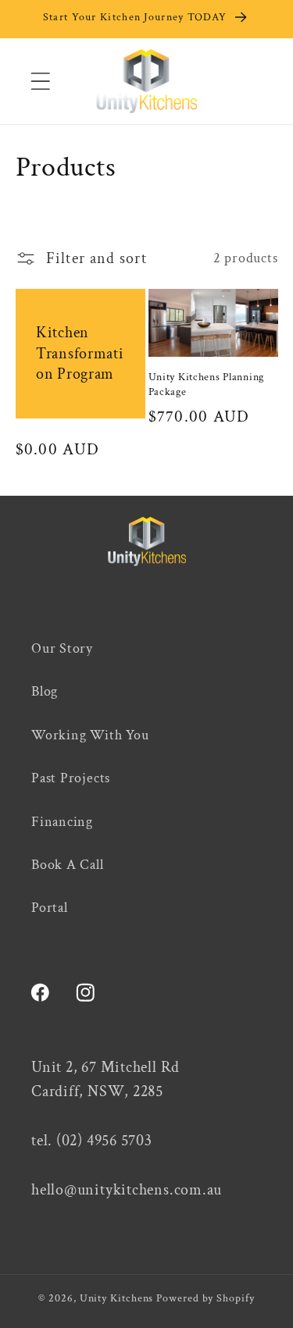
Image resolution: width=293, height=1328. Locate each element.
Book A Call (67, 865)
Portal (49, 908)
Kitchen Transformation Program (80, 353)
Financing (62, 822)
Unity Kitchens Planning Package (206, 384)
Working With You (89, 735)
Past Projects (70, 778)
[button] (40, 81)
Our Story (62, 648)
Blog (44, 691)
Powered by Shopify (205, 1298)
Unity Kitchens (117, 1298)
